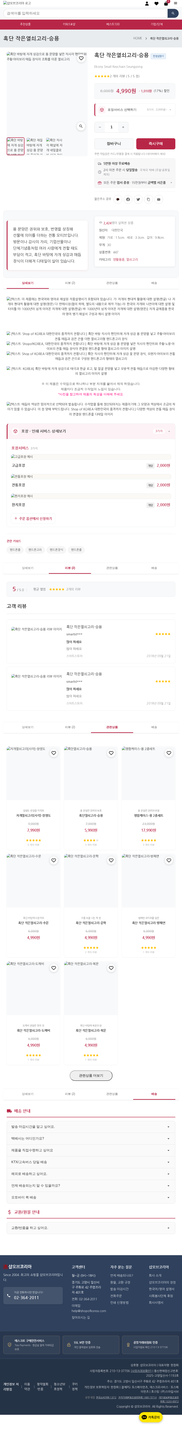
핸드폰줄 (15, 549)
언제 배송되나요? (121, 1275)
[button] (156, 3)
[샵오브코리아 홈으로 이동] (17, 3)
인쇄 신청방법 (119, 1302)
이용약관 (27, 1387)
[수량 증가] (123, 127)
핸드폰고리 (35, 549)
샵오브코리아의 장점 (162, 1282)
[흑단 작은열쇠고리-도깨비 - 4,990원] (33, 988)
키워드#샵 (69, 24)
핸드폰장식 (56, 549)
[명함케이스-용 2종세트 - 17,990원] (148, 773)
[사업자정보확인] (141, 1371)
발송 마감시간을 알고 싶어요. (33, 1126)
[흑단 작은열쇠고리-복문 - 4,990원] (91, 988)
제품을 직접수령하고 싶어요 (32, 1150)
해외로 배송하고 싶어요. (29, 1174)
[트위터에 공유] (138, 199)
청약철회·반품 (42, 1387)
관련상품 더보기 (91, 1075)
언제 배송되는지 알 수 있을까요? (35, 1185)
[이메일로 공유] (158, 199)
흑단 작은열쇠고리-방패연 (148, 923)
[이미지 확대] (81, 126)
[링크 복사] (148, 199)
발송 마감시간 (119, 1289)
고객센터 (78, 1267)
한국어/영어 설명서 (161, 1289)
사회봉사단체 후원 (161, 1296)
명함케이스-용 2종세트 (148, 815)
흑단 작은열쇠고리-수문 (33, 923)
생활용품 (119, 259)
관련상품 (112, 283)
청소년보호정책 (59, 1387)
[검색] (173, 13)
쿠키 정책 (75, 1387)
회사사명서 (156, 1302)
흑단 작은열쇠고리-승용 (84, 627)
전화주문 (116, 1296)
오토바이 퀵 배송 (23, 1197)
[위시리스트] (81, 58)
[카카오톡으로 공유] (117, 199)
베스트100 (113, 24)
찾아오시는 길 (81, 1317)
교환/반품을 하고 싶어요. (29, 1228)
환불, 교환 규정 (120, 1282)
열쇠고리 (132, 259)
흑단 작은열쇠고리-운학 (91, 923)
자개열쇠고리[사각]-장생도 (33, 815)
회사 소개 (155, 1275)
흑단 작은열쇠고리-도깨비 (33, 1030)
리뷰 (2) (70, 283)
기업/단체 (157, 24)
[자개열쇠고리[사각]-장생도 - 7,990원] (33, 773)
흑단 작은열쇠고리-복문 (91, 1030)
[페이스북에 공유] (128, 199)
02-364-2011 (26, 1297)
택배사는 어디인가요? (27, 1138)
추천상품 (25, 24)
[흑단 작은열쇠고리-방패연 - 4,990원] (148, 880)
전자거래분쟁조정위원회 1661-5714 (137, 1397)
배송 (154, 283)
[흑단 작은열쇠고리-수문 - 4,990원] (33, 880)
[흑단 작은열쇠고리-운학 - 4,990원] (91, 880)
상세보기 (28, 283)
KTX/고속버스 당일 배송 (29, 1162)
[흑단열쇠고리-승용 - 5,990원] (91, 773)
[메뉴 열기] (175, 3)
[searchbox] (85, 13)
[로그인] (147, 3)
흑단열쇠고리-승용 (91, 815)
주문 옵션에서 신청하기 (35, 518)
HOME (137, 38)
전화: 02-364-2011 (84, 1299)
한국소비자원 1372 (106, 1397)
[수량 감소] (100, 127)
